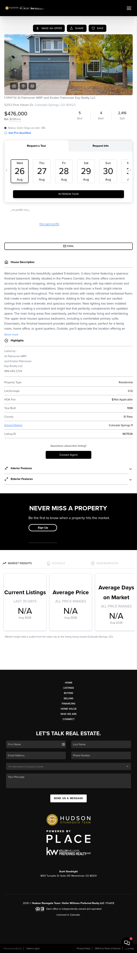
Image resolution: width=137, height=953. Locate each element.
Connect (69, 719)
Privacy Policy (83, 948)
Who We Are (68, 714)
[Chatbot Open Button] (127, 943)
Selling (68, 698)
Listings (68, 687)
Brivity (19, 948)
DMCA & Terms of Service (108, 948)
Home (68, 682)
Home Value (69, 708)
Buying (68, 693)
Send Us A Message (68, 798)
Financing (68, 703)
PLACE (110, 903)
